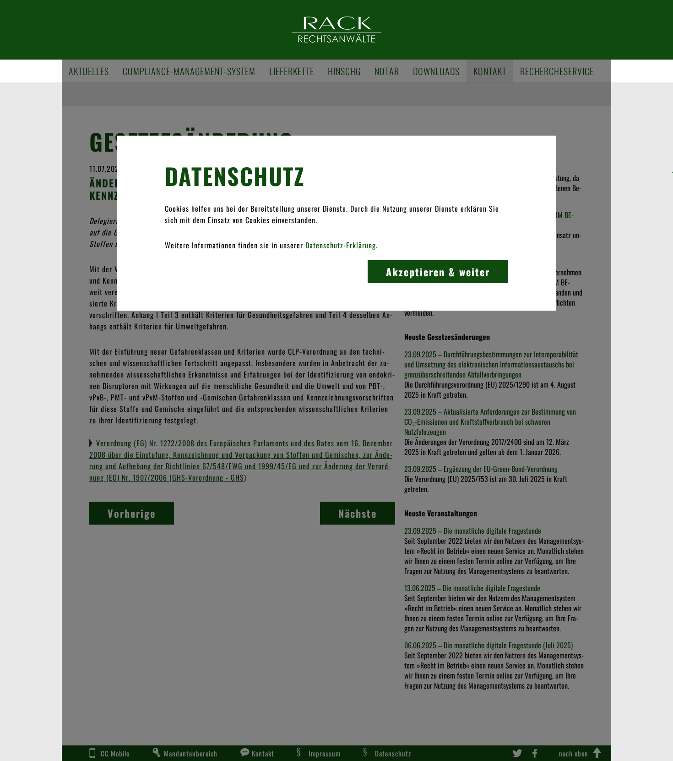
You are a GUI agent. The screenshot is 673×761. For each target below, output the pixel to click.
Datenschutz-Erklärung (340, 245)
